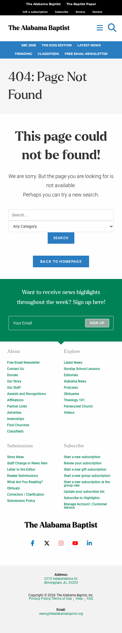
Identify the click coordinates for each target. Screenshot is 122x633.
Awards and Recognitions (26, 394)
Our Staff (13, 388)
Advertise (14, 413)
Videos (69, 413)
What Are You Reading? (25, 482)
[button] (112, 28)
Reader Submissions (22, 476)
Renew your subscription (83, 463)
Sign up (97, 323)
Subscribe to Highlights (82, 498)
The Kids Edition (57, 45)
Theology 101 (74, 400)
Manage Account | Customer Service (85, 506)
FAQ (90, 599)
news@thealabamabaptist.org (61, 614)
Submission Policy (21, 501)
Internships (15, 419)
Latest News (89, 45)
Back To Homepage (61, 261)
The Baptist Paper (81, 4)
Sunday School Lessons (82, 369)
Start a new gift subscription (85, 469)
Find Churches (18, 425)
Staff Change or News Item (27, 463)
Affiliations (15, 400)
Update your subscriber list (84, 492)
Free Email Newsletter (86, 54)
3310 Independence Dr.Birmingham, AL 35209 (61, 581)
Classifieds (48, 54)
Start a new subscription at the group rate (87, 483)
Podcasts (71, 388)
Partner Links (17, 406)
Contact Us (15, 369)
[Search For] (61, 214)
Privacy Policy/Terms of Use (50, 599)
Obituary (13, 488)
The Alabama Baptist (43, 4)
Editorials (71, 375)
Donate (12, 375)
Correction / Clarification (25, 495)
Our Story (14, 381)
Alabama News (75, 381)
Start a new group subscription (87, 476)
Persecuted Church (78, 406)
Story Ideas (15, 457)
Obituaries (71, 394)
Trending (23, 54)
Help (79, 599)
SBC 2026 (28, 45)
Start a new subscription (82, 457)
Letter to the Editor (21, 469)
